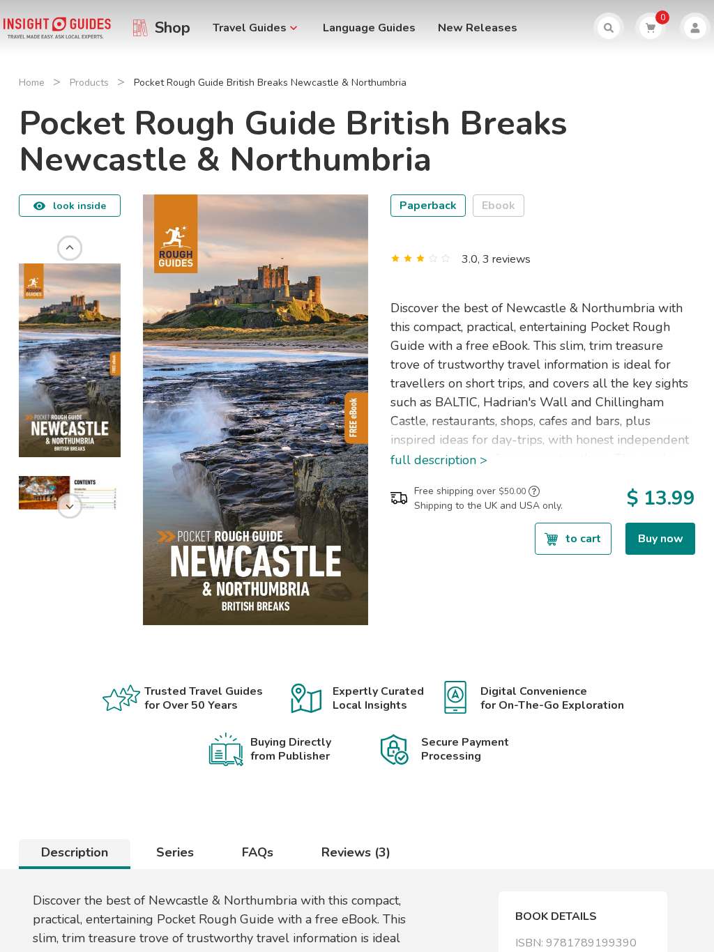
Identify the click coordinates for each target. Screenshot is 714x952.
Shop (172, 27)
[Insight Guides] (57, 27)
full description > (438, 460)
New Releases (477, 28)
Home (32, 82)
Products (89, 82)
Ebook (498, 205)
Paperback (428, 205)
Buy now (660, 538)
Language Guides (369, 28)
